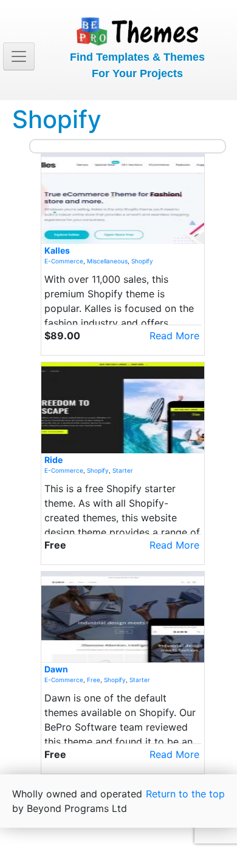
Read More (174, 336)
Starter (122, 470)
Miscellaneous (107, 261)
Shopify (142, 261)
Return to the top (185, 794)
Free (93, 679)
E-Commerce (63, 261)
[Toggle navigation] (19, 56)
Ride (53, 460)
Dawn (56, 669)
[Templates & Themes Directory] (137, 29)
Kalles (57, 250)
